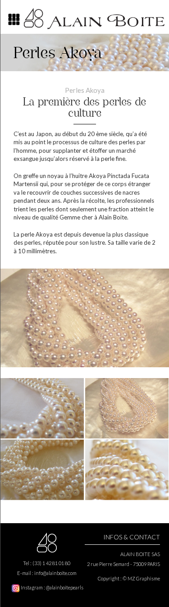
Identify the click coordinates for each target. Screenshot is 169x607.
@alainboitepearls (64, 587)
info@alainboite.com (55, 573)
